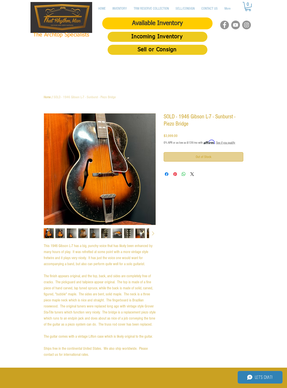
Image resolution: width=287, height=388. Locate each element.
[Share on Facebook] (166, 174)
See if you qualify (225, 143)
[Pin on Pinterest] (175, 174)
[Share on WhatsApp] (183, 174)
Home (47, 97)
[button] (248, 6)
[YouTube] (235, 25)
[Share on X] (192, 174)
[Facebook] (224, 25)
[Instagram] (246, 25)
